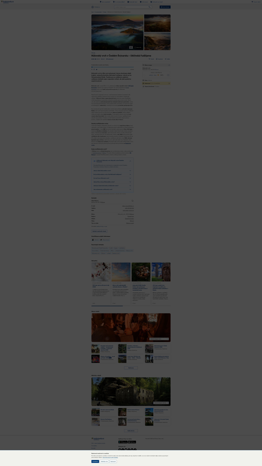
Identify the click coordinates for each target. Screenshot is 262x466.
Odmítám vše (104, 461)
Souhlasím (95, 461)
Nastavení (113, 461)
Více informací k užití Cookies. (110, 457)
